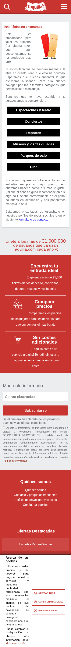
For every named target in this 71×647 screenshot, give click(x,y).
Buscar (7, 6)
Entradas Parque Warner (35, 544)
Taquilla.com (33, 3)
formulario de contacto (33, 219)
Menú (64, 6)
